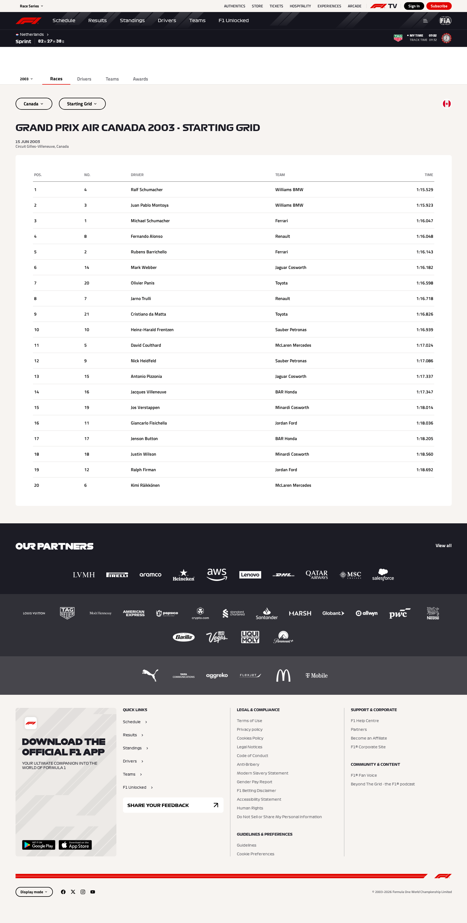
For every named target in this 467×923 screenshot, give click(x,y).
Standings (132, 20)
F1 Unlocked (234, 20)
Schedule (64, 20)
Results (97, 20)
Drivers (167, 20)
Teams (197, 20)
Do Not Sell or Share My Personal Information (279, 817)
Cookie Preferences (255, 854)
